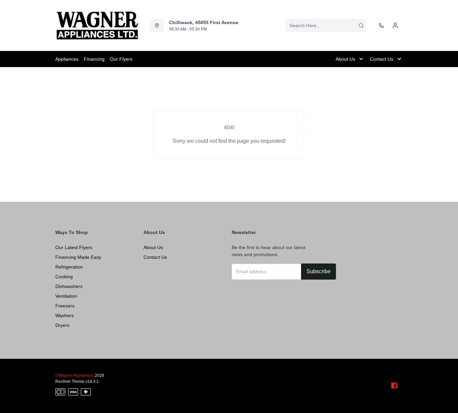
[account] (395, 25)
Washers (64, 315)
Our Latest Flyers (73, 247)
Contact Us (155, 257)
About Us (153, 247)
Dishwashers (68, 286)
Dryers (62, 325)
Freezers (64, 305)
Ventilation (66, 296)
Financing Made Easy (78, 257)
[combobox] (326, 25)
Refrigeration (69, 267)
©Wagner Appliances (74, 375)
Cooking (64, 276)
